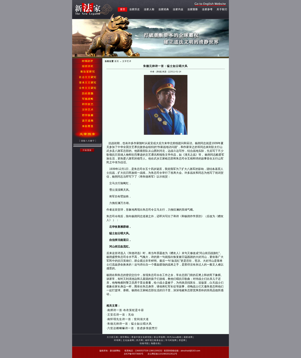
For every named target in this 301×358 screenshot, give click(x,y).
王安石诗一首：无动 (120, 314)
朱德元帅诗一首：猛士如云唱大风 (129, 323)
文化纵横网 (128, 340)
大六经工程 (112, 337)
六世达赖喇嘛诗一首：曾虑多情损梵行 (132, 328)
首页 (116, 61)
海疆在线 (155, 343)
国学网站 (124, 337)
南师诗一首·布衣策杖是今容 (125, 310)
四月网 (139, 340)
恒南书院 (144, 343)
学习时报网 (171, 340)
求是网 (182, 340)
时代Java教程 (174, 337)
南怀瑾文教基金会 (154, 340)
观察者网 (188, 337)
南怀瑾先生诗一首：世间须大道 (128, 319)
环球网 (117, 340)
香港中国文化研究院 (141, 337)
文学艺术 (126, 61)
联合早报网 (159, 337)
